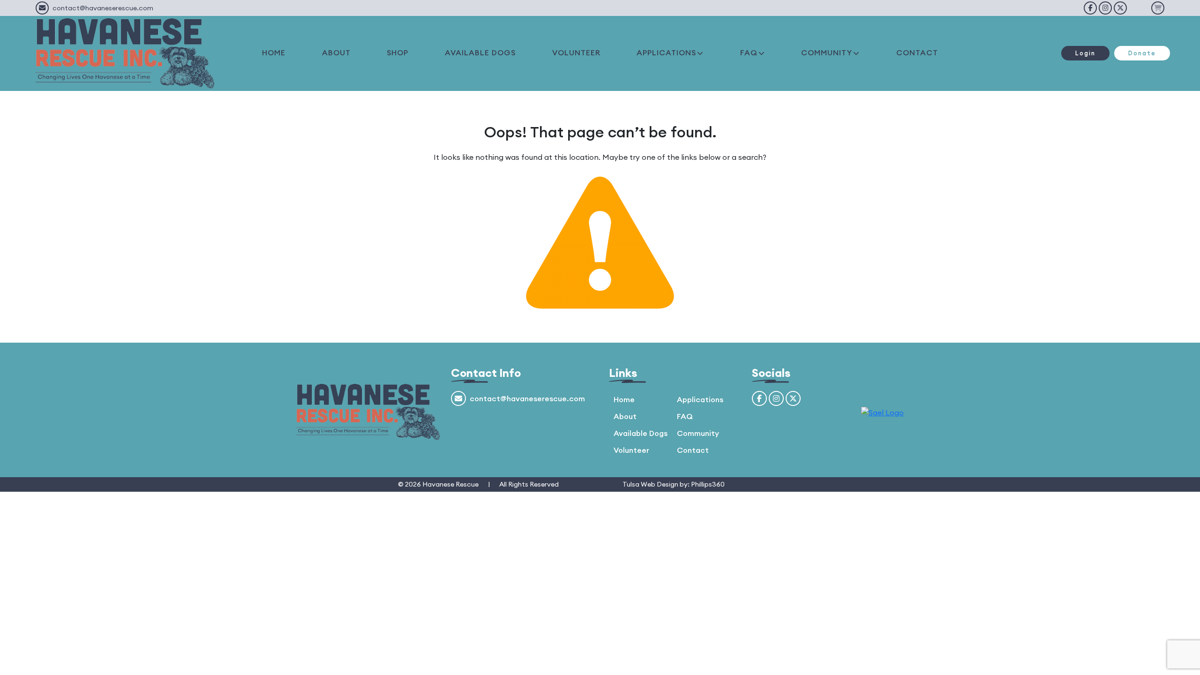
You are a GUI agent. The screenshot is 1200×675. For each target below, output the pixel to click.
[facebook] (1090, 8)
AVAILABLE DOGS (480, 52)
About (625, 416)
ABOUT (336, 52)
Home (624, 399)
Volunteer (631, 450)
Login (1085, 53)
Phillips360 (708, 484)
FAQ (749, 52)
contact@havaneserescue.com (102, 8)
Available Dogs (641, 433)
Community (698, 433)
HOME (273, 52)
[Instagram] (1105, 8)
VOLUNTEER (576, 52)
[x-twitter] (1120, 8)
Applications (700, 399)
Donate (1142, 53)
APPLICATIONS (666, 52)
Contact (693, 450)
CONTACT (917, 52)
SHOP (397, 52)
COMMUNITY (826, 52)
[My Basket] (1157, 8)
